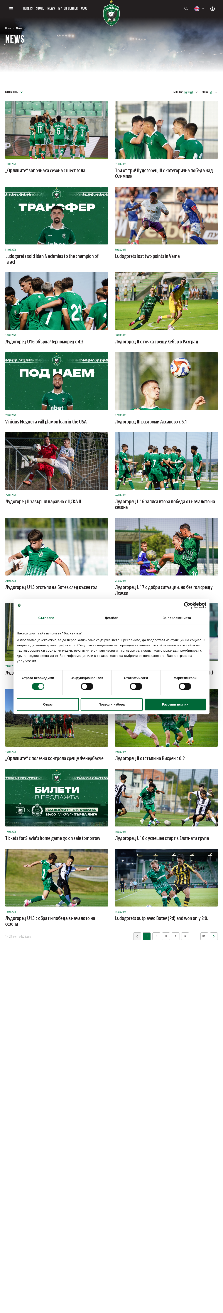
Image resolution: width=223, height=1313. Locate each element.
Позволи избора (111, 704)
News (51, 9)
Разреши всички (175, 704)
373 (204, 936)
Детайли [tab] (111, 618)
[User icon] (212, 8)
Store (40, 9)
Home (8, 28)
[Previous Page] (214, 936)
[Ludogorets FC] (111, 13)
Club (84, 9)
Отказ (47, 704)
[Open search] (186, 8)
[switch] (87, 686)
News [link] (19, 28)
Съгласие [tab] (46, 618)
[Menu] (11, 9)
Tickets (28, 9)
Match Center (68, 9)
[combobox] (199, 8)
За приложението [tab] (177, 618)
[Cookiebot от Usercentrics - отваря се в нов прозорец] (187, 605)
